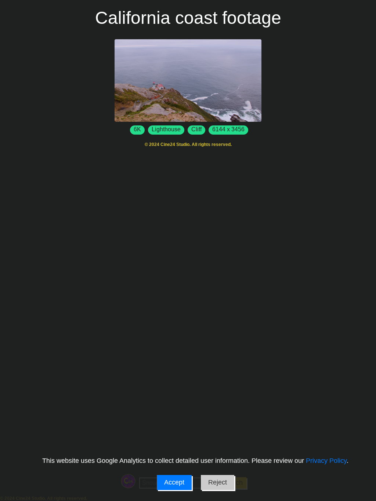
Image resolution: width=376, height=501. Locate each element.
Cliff (196, 129)
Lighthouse (166, 129)
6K (137, 129)
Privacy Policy (326, 460)
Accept (174, 482)
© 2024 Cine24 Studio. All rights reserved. (188, 144)
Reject (217, 482)
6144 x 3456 (228, 129)
